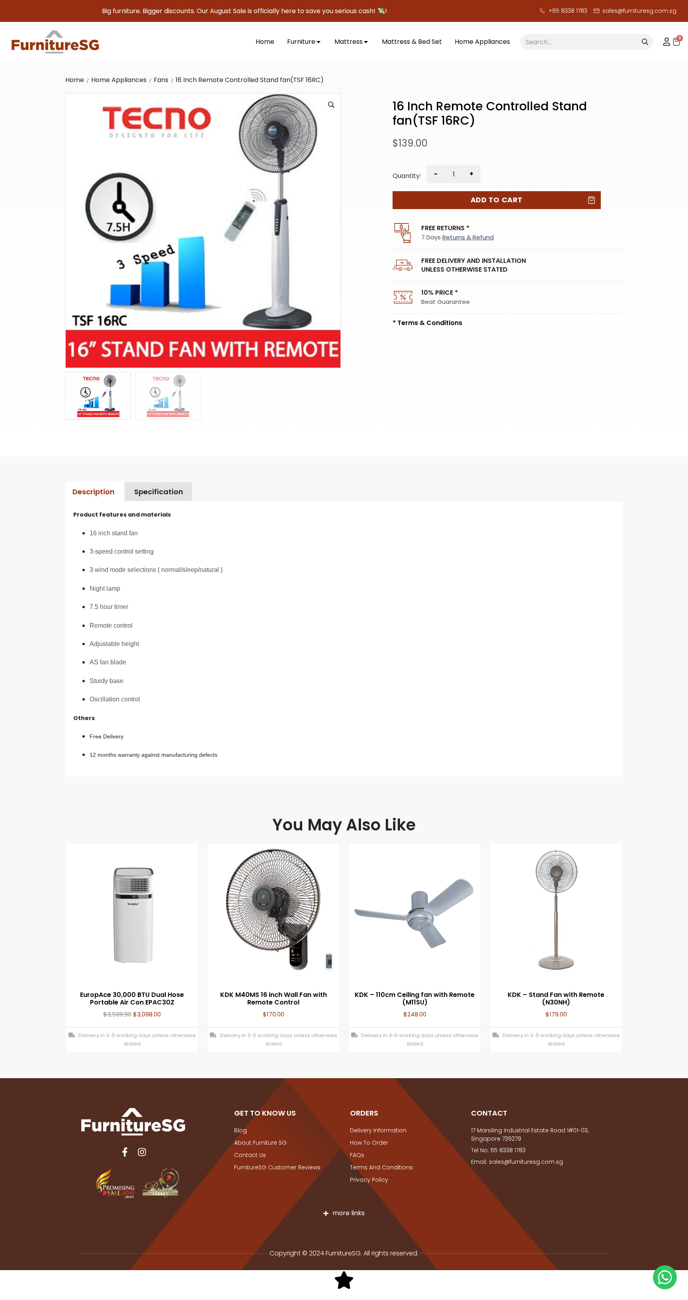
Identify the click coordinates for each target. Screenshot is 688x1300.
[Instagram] (142, 1152)
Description (93, 492)
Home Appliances (119, 79)
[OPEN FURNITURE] (318, 42)
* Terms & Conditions (427, 322)
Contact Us (250, 1155)
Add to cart (497, 200)
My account (663, 42)
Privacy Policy (369, 1180)
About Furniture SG (260, 1143)
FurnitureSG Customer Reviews (277, 1167)
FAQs (357, 1155)
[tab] (93, 492)
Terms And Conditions (381, 1167)
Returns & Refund (468, 237)
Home (74, 79)
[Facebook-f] (124, 1152)
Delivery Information (378, 1130)
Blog (240, 1130)
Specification (158, 492)
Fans (161, 79)
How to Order (369, 1143)
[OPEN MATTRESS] (366, 42)
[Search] (645, 42)
